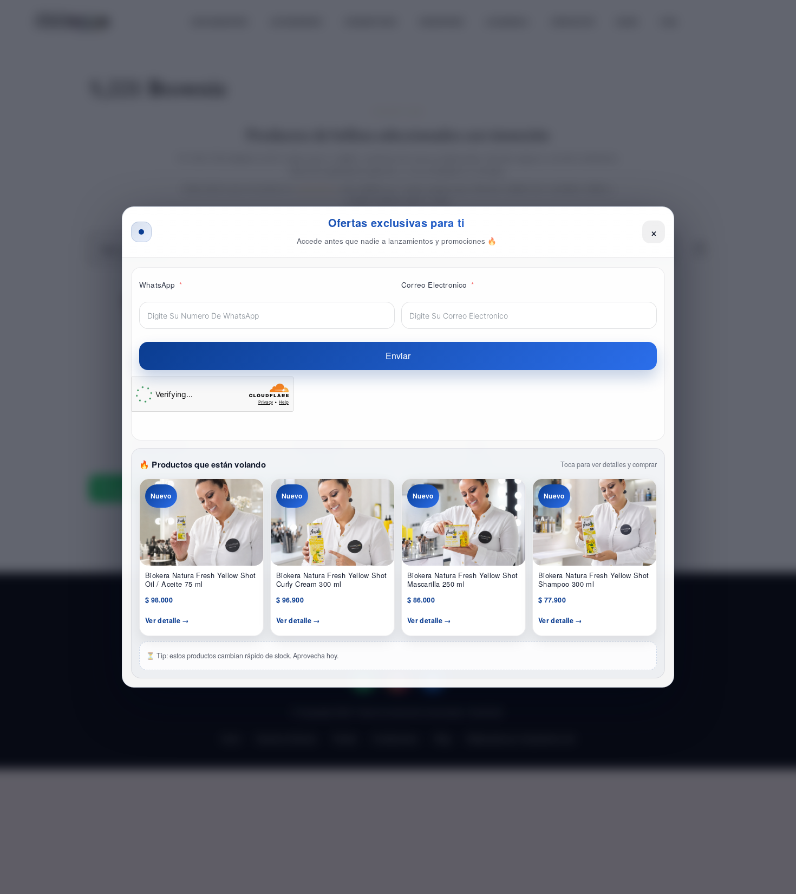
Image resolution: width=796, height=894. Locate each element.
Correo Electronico (434, 285)
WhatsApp (157, 285)
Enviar (398, 355)
